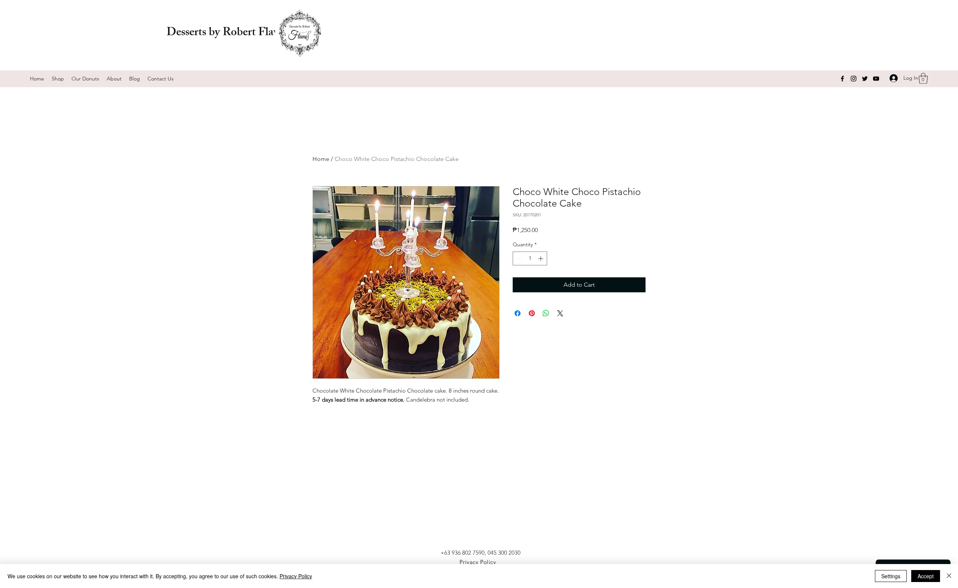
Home (320, 158)
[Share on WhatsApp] (545, 313)
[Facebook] (842, 78)
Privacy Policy (296, 576)
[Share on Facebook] (517, 313)
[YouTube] (876, 78)
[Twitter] (865, 78)
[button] (923, 78)
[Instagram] (853, 78)
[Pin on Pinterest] (531, 313)
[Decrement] (518, 258)
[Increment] (541, 258)
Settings (890, 576)
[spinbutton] (530, 258)
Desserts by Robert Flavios (229, 33)
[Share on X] (560, 313)
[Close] (949, 576)
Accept (926, 576)
